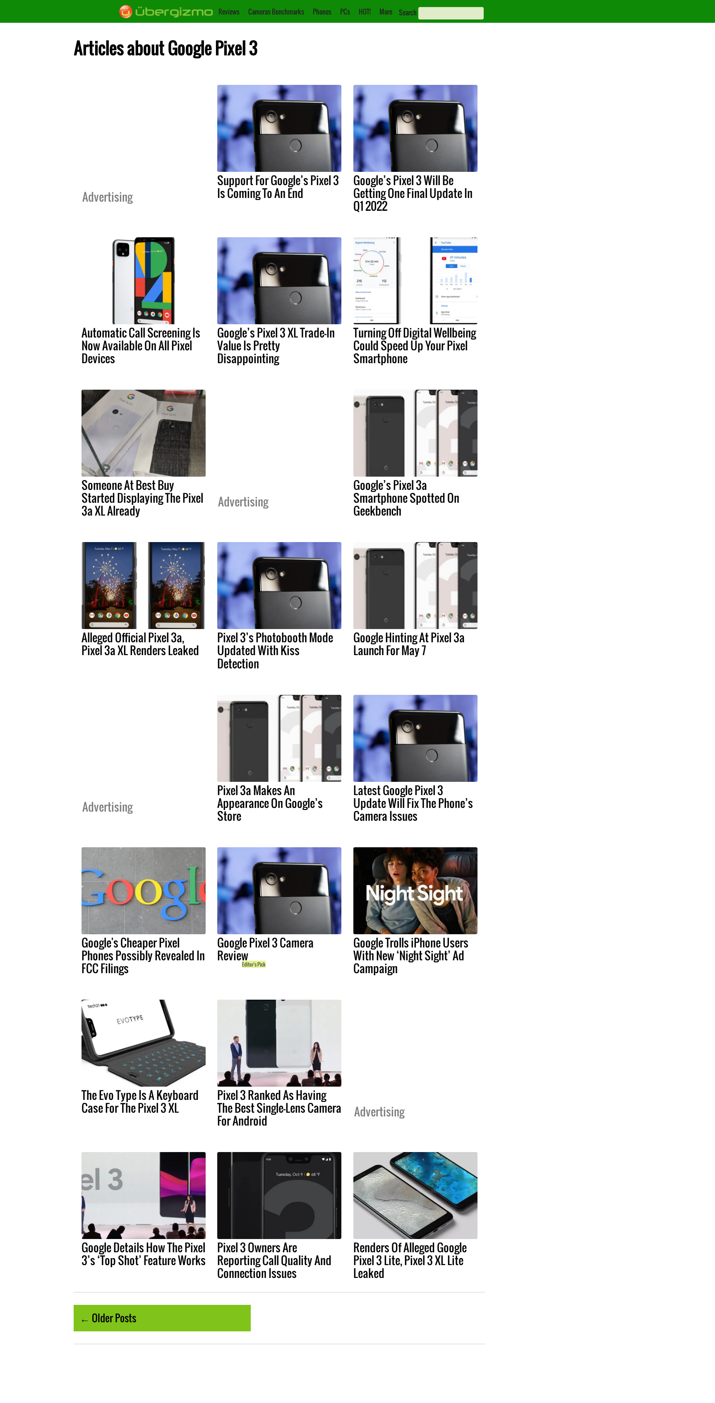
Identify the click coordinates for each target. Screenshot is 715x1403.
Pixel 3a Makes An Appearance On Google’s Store (270, 803)
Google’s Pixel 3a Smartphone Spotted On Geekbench (406, 498)
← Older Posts (108, 1317)
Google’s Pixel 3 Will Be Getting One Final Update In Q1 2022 (413, 193)
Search (408, 12)
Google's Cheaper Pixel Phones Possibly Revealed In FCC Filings (143, 955)
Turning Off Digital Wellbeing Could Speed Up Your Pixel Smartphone (414, 345)
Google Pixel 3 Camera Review (265, 949)
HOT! (365, 12)
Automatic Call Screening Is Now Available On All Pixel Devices (141, 345)
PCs (345, 12)
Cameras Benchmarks (276, 12)
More (385, 12)
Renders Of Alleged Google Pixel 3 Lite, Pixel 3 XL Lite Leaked (410, 1260)
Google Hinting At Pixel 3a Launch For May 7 (409, 643)
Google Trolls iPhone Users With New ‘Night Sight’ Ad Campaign (410, 955)
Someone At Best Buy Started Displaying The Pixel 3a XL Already (142, 498)
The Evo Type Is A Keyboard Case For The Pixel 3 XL (140, 1101)
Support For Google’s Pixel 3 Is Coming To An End (278, 186)
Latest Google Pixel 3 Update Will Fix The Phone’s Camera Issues (413, 803)
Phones (322, 12)
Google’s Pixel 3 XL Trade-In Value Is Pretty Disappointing (276, 345)
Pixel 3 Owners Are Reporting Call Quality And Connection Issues (274, 1260)
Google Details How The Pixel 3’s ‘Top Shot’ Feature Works (144, 1253)
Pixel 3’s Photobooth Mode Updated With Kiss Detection (275, 650)
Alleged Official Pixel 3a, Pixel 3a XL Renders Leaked (140, 643)
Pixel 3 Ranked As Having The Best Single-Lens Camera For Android (279, 1108)
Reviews (229, 12)
